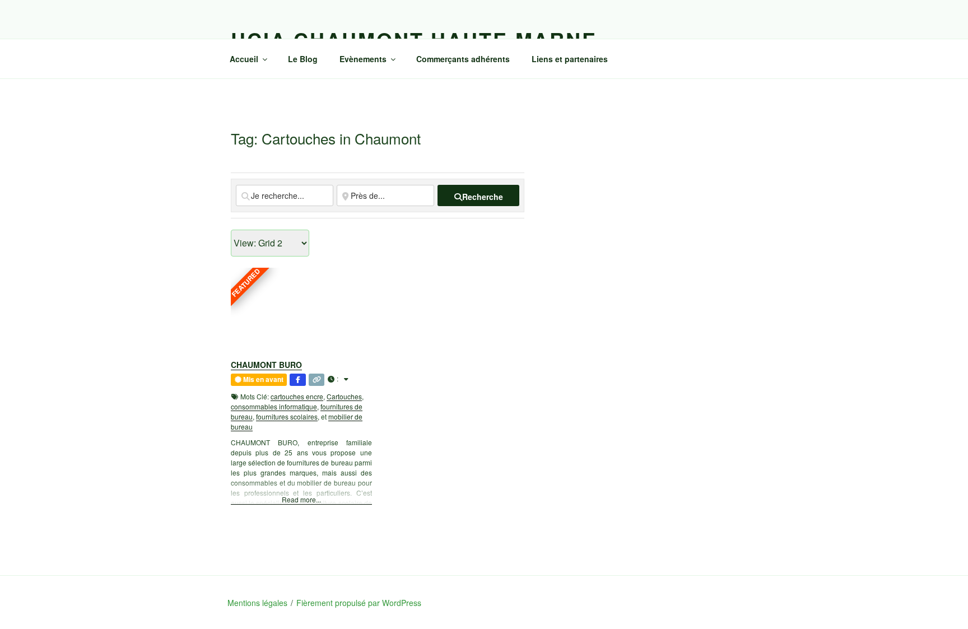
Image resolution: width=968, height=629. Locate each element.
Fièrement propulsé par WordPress (358, 602)
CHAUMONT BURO (266, 364)
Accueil (244, 58)
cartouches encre (297, 396)
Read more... (301, 499)
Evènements (363, 58)
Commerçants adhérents (463, 58)
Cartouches (344, 396)
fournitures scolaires (287, 416)
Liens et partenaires (570, 58)
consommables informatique (274, 406)
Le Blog (303, 58)
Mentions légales (257, 602)
